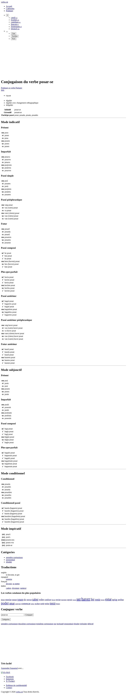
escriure (64, 600)
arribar (121, 599)
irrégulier (83, 624)
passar (14, 599)
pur (55, 624)
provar (29, 600)
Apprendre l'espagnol (9, 668)
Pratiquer (9, 11)
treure (103, 600)
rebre (32, 604)
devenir (9, 584)
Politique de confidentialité (16, 685)
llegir (53, 600)
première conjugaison (14, 557)
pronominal (10, 560)
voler (41, 599)
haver (85, 599)
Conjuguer (29, 615)
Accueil (9, 6)
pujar (114, 599)
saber (35, 599)
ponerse (9, 579)
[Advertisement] (63, 59)
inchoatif (60, 624)
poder (5, 603)
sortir (42, 604)
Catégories (10, 8)
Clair (13, 33)
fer (92, 599)
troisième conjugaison (44, 624)
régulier (9, 562)
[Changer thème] (7, 31)
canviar (18, 604)
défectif (90, 624)
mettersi (23, 588)
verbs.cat (4, 2)
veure (20, 599)
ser (79, 599)
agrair (69, 599)
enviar (58, 599)
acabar (37, 604)
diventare (15, 588)
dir (25, 599)
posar (74, 600)
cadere (8, 588)
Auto (13, 39)
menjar (8, 599)
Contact (9, 688)
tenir (53, 603)
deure (3, 600)
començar (25, 603)
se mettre (16, 584)
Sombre (14, 36)
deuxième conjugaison (27, 624)
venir (97, 599)
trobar (47, 604)
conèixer (48, 600)
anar (12, 603)
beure (58, 604)
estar (108, 599)
